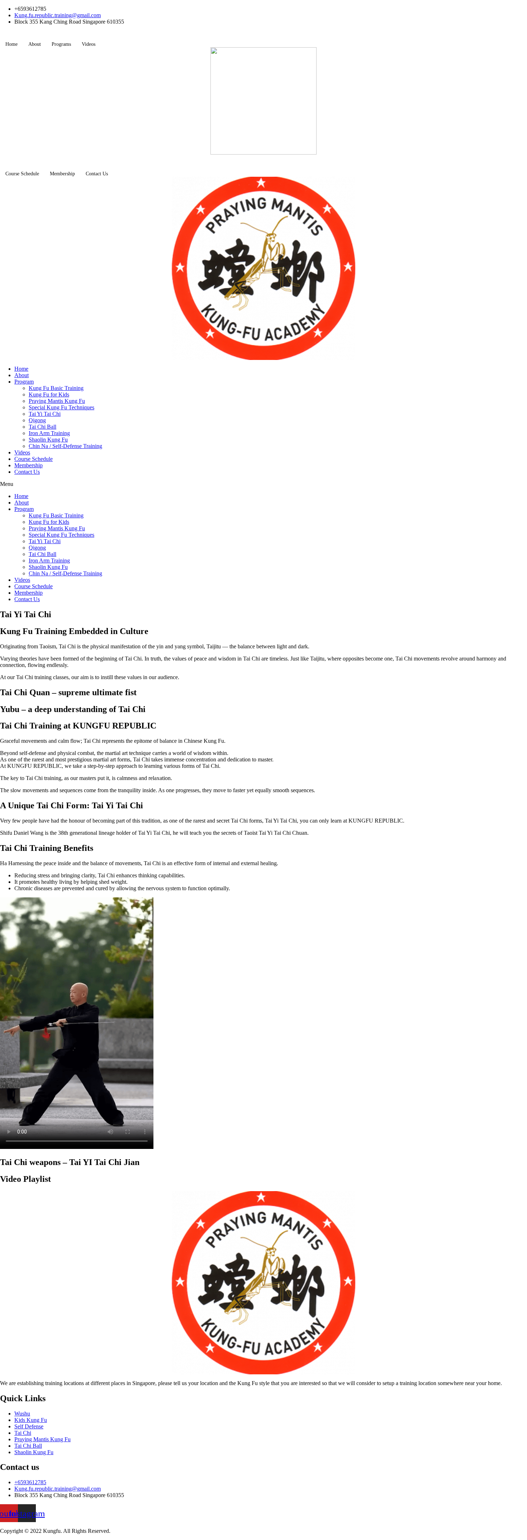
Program (24, 382)
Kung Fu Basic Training (56, 388)
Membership (62, 173)
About (34, 44)
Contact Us (97, 173)
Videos (88, 44)
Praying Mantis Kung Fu (57, 401)
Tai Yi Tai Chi (45, 414)
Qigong (37, 420)
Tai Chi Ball (42, 427)
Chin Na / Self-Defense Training (65, 446)
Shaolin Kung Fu (48, 440)
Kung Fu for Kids (49, 394)
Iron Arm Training (49, 433)
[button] (263, 484)
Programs (61, 44)
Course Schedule (22, 173)
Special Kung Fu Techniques (61, 407)
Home (11, 44)
